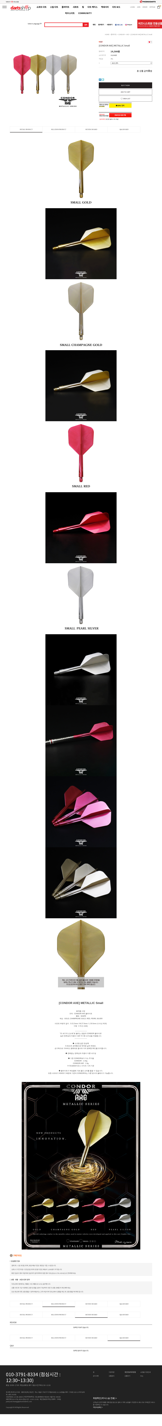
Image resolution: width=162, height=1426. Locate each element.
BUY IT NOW (125, 85)
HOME (107, 34)
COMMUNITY (85, 13)
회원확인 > (105, 1398)
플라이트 (65, 6)
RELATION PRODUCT (58, 129)
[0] (158, 7)
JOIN (138, 7)
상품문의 (111, 1376)
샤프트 (76, 6)
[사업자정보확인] (28, 1397)
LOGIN (132, 7)
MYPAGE (152, 7)
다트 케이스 (92, 6)
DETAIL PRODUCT (26, 129)
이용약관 (111, 1372)
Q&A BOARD (124, 129)
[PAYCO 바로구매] (120, 115)
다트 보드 (116, 6)
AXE (127, 34)
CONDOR (121, 34)
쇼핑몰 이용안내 (145, 1372)
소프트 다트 (41, 6)
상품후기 (127, 1376)
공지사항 (96, 1376)
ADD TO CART (125, 92)
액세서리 (105, 6)
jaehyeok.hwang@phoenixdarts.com (19, 1401)
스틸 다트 (54, 6)
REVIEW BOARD (91, 129)
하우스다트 (70, 13)
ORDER (144, 7)
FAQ (141, 1376)
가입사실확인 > (98, 1407)
